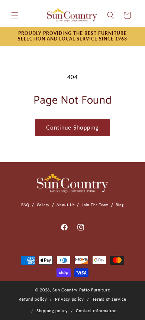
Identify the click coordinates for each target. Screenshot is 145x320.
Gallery (43, 204)
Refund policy (33, 299)
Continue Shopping (72, 127)
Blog (119, 204)
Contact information (96, 310)
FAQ (25, 204)
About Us (65, 204)
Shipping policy (52, 310)
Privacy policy (69, 299)
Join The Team (95, 204)
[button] (15, 15)
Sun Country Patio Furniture (81, 289)
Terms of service (109, 299)
